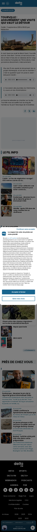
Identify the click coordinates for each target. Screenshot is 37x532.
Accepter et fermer (18, 292)
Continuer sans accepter (26, 229)
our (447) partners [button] (12, 238)
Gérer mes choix (18, 298)
